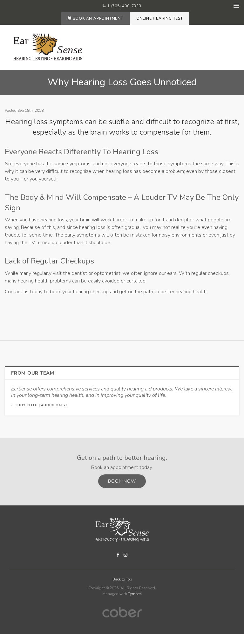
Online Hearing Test (159, 18)
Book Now (122, 481)
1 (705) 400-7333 (124, 6)
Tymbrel (135, 593)
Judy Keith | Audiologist (42, 405)
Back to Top (122, 579)
